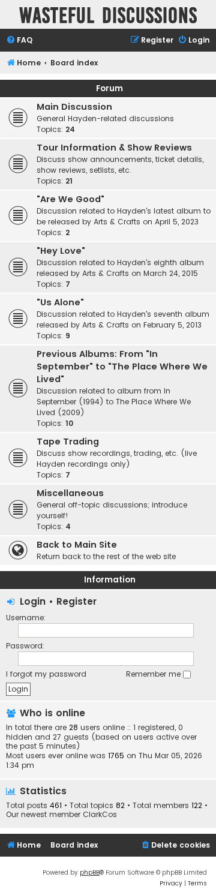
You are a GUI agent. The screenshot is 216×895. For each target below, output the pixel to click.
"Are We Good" (70, 199)
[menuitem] (19, 40)
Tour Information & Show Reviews (114, 148)
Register (76, 601)
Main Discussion (74, 107)
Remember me (154, 674)
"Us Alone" (60, 302)
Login (33, 601)
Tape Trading (68, 442)
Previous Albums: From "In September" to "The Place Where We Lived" (122, 366)
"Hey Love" (61, 251)
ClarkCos (100, 814)
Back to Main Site (77, 545)
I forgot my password (46, 674)
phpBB (90, 872)
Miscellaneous (70, 493)
